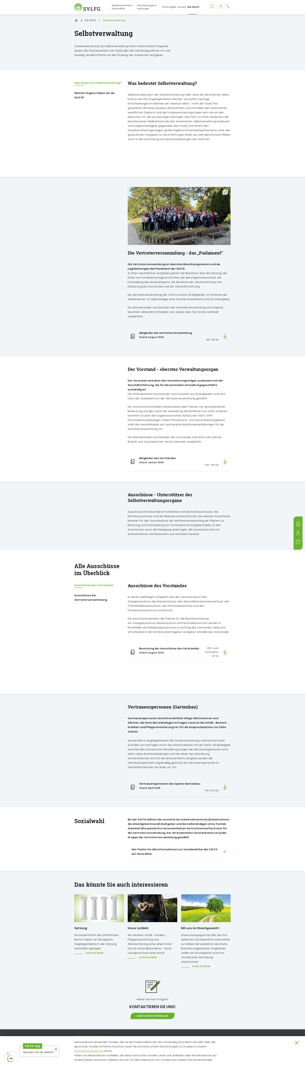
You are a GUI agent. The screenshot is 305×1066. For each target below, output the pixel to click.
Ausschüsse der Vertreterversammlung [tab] (90, 598)
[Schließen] (296, 1042)
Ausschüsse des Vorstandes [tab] (94, 585)
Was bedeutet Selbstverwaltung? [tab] (97, 83)
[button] (10, 1057)
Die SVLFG (90, 20)
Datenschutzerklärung (89, 1051)
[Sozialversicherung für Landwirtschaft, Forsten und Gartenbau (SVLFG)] (87, 7)
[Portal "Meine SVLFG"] (220, 6)
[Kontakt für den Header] (228, 6)
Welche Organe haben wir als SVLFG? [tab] (94, 95)
